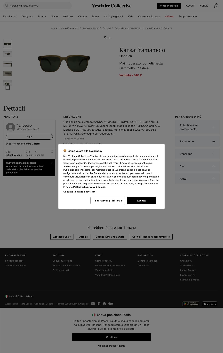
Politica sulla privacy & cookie (89, 187)
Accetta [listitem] (141, 200)
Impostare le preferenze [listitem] (108, 200)
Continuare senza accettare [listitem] (79, 191)
